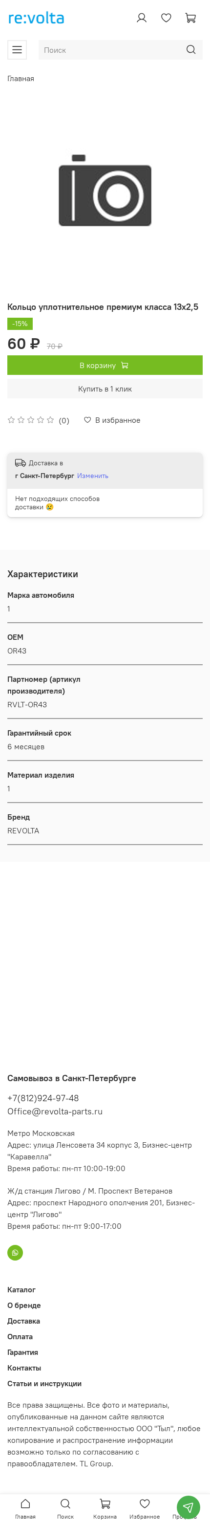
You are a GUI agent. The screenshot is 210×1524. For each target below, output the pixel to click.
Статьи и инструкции (44, 1383)
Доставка (23, 1321)
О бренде (24, 1305)
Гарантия (22, 1352)
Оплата (20, 1336)
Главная (20, 78)
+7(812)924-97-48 (43, 1098)
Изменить (92, 475)
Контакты (24, 1367)
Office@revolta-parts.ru (55, 1111)
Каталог (21, 1289)
